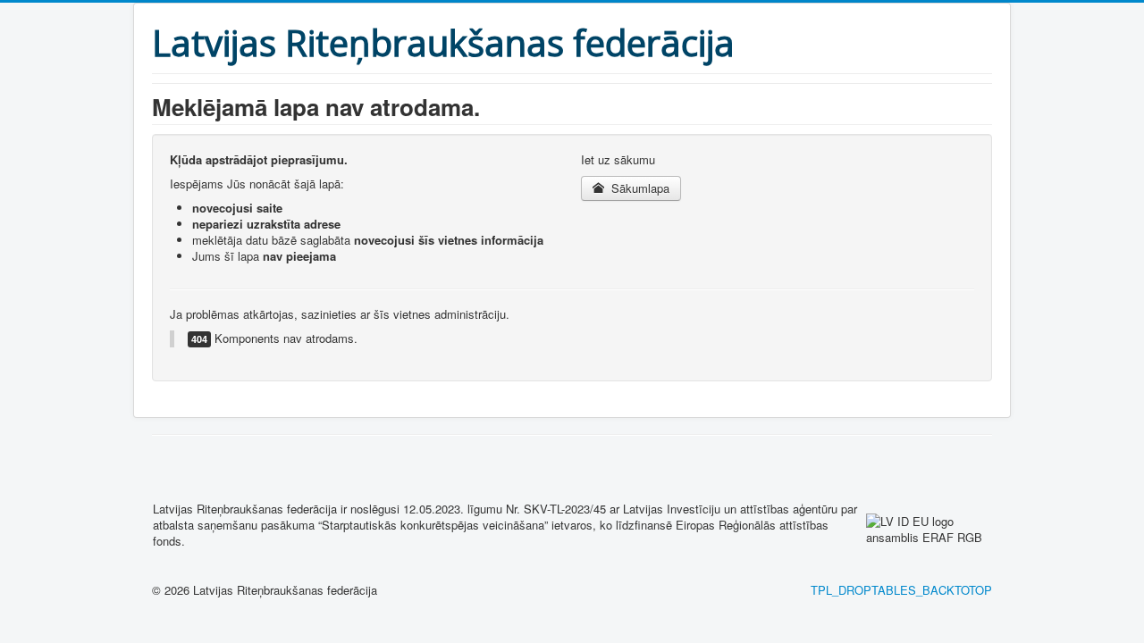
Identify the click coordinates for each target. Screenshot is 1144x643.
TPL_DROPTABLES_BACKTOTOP (901, 589)
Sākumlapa (638, 188)
